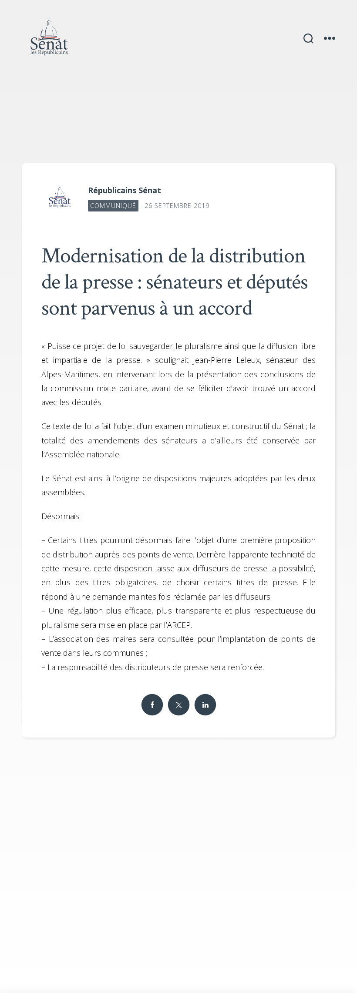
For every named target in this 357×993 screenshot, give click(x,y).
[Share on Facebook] (152, 705)
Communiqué (113, 205)
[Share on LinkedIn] (205, 705)
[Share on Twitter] (178, 705)
